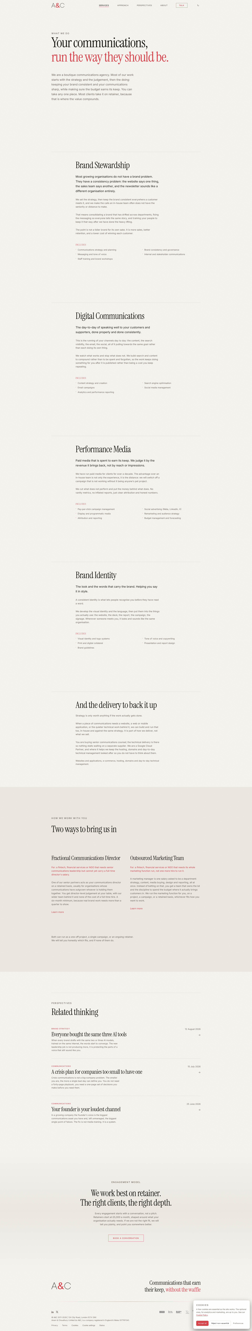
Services (104, 5)
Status (102, 1325)
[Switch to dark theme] (198, 5)
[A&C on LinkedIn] (52, 1312)
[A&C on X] (57, 1312)
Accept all (202, 1323)
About (164, 5)
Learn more (57, 912)
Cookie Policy (202, 1315)
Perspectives (144, 5)
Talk (181, 5)
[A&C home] (57, 5)
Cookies (75, 1325)
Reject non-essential (220, 1323)
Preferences (238, 1323)
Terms (64, 1325)
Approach (122, 5)
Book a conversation (126, 1238)
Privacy (54, 1325)
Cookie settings (88, 1325)
